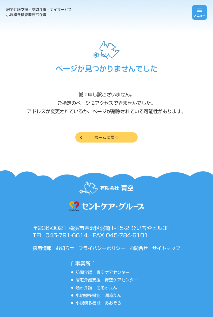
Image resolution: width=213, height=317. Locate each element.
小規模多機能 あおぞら (98, 303)
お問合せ (138, 248)
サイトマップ (166, 248)
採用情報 (42, 248)
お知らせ (65, 248)
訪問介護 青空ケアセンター (105, 272)
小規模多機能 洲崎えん (98, 295)
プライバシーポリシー (101, 248)
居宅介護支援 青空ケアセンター (109, 280)
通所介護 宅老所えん (98, 288)
